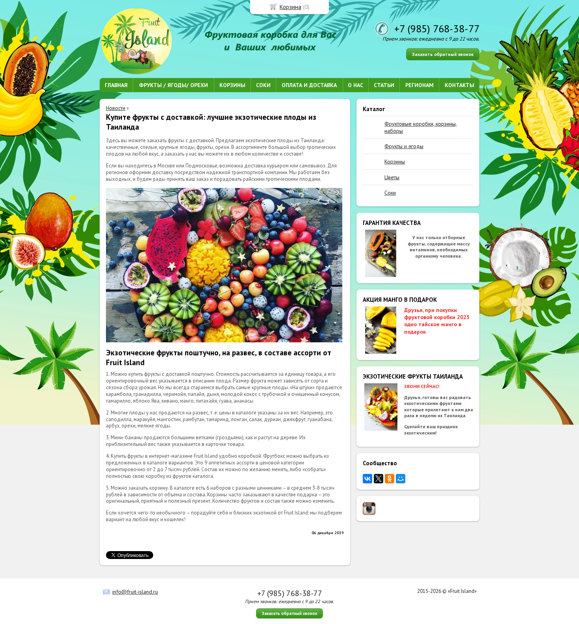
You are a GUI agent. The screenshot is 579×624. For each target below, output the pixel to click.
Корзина (290, 7)
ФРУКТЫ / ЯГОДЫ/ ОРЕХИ (173, 85)
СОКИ (263, 85)
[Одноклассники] (389, 478)
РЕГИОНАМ (419, 85)
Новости (115, 108)
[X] (378, 478)
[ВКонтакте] (367, 478)
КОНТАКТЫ (459, 85)
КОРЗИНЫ (232, 85)
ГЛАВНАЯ (116, 85)
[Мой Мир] (400, 478)
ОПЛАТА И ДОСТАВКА (309, 85)
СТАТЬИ (384, 85)
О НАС (355, 85)
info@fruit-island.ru (135, 591)
